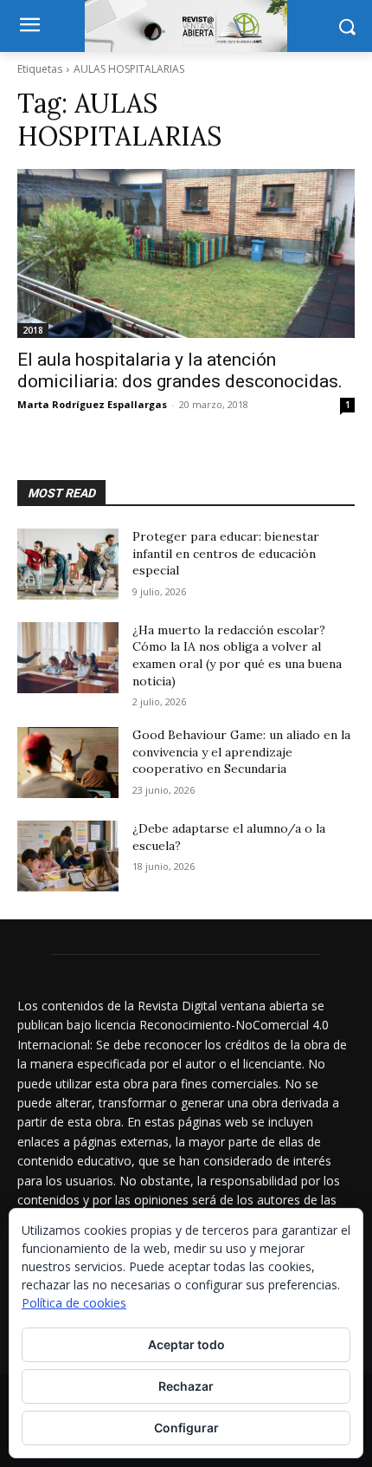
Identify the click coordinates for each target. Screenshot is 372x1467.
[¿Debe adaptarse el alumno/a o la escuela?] (68, 856)
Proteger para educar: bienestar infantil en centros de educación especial (225, 553)
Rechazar (186, 1386)
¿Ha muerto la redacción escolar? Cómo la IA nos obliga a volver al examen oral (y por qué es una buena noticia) (237, 655)
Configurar (186, 1427)
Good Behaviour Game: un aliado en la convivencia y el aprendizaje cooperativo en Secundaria (241, 751)
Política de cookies (74, 1303)
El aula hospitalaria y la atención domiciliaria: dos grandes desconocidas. (180, 370)
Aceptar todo (186, 1344)
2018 (32, 330)
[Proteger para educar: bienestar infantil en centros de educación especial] (68, 564)
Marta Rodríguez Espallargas (92, 404)
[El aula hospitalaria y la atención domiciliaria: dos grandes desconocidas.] (186, 253)
